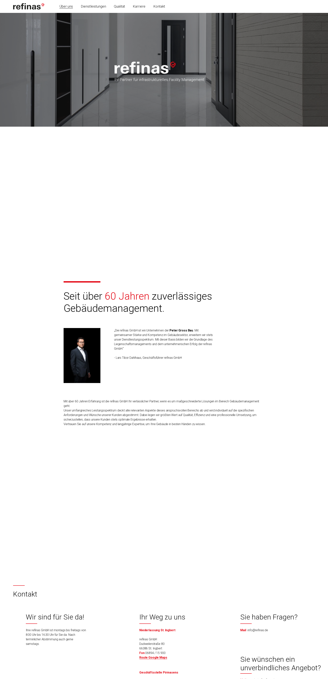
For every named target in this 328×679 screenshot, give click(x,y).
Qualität (119, 6)
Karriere (139, 6)
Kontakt (159, 6)
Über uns (66, 6)
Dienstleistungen (93, 6)
